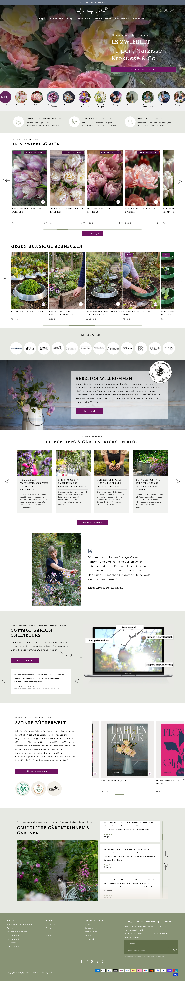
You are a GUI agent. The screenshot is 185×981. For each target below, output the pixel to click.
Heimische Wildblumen (19, 924)
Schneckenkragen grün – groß (140, 280)
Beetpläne (121, 18)
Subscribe (173, 951)
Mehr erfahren (25, 660)
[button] (41, 18)
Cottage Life (13, 939)
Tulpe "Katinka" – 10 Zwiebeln (101, 177)
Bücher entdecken (36, 771)
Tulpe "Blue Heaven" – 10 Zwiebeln (28, 177)
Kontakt (50, 935)
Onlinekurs (55, 18)
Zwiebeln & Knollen (17, 932)
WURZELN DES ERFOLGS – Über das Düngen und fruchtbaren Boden (110, 483)
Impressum (91, 932)
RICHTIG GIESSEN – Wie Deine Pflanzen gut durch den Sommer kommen (148, 484)
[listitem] (21, 99)
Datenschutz (92, 928)
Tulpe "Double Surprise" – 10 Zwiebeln (67, 177)
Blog (48, 928)
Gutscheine (13, 946)
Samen (10, 928)
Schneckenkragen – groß (28, 278)
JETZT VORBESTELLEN (143, 70)
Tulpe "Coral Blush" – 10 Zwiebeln (141, 177)
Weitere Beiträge (92, 522)
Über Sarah (89, 411)
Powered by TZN (45, 973)
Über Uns (51, 924)
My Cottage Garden (30, 973)
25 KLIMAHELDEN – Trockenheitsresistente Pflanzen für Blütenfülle (34, 484)
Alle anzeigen (92, 233)
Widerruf (90, 935)
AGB (87, 924)
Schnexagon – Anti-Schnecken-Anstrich (62, 280)
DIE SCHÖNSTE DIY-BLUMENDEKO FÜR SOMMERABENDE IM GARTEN (73, 483)
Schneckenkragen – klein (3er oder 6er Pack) (103, 280)
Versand (89, 939)
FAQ (48, 932)
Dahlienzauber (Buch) (115, 748)
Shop (41, 18)
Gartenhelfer (14, 935)
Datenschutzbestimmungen (155, 956)
